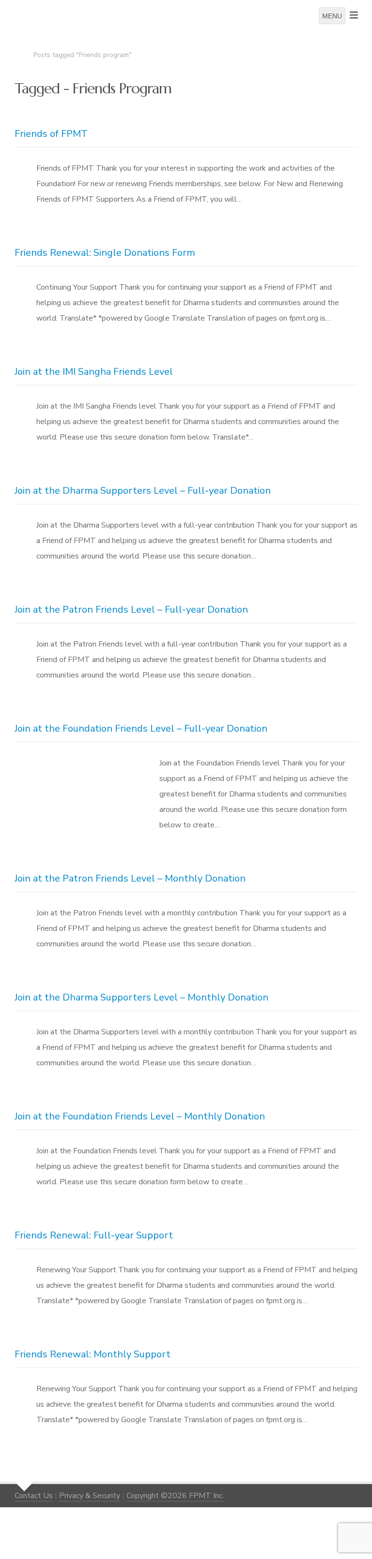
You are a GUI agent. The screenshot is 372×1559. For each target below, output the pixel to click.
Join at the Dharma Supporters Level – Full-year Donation (143, 490)
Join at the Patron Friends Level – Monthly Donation (130, 878)
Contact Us (34, 1495)
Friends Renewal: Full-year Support (94, 1235)
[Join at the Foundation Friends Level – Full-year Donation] (76, 782)
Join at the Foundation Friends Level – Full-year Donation (141, 728)
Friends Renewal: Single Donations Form (105, 252)
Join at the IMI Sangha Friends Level (94, 371)
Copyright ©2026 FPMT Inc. (175, 1495)
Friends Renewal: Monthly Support (92, 1354)
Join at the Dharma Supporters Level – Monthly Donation (141, 997)
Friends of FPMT (51, 133)
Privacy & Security (89, 1495)
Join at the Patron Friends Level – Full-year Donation (131, 609)
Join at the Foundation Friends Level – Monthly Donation (140, 1116)
